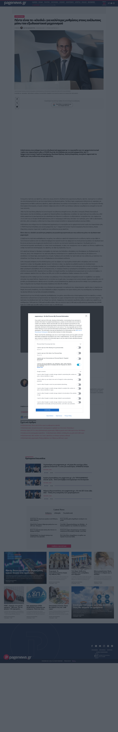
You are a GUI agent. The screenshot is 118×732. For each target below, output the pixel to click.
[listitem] (59, 344)
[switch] (79, 347)
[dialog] (59, 366)
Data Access (59, 415)
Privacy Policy (68, 415)
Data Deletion (49, 415)
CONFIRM (47, 410)
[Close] (86, 316)
